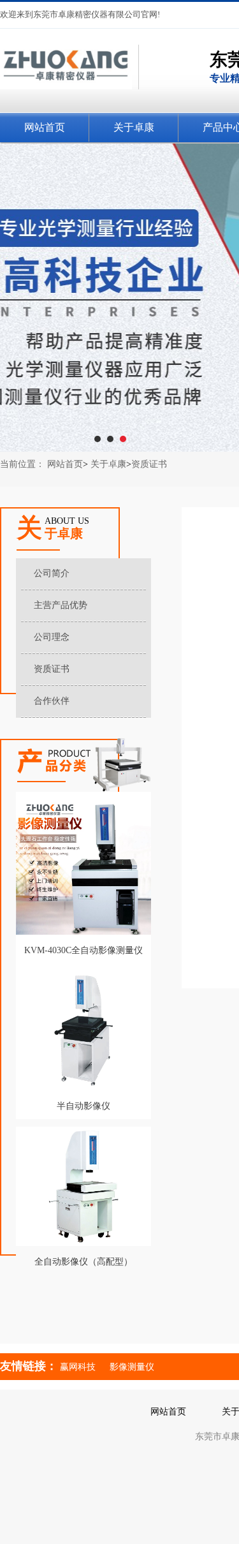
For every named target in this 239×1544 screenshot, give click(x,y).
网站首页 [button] (44, 127)
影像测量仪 (132, 1367)
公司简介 (51, 573)
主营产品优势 (60, 605)
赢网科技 (78, 1367)
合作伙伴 (51, 701)
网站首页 (65, 464)
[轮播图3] (119, 298)
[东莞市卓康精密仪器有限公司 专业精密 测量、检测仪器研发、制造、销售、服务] (69, 102)
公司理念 (51, 637)
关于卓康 (108, 464)
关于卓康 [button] (133, 127)
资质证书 (149, 464)
